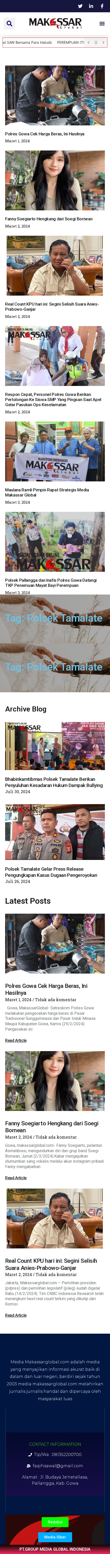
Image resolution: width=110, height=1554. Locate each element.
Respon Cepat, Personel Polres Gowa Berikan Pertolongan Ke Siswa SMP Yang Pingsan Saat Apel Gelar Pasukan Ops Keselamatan (53, 399)
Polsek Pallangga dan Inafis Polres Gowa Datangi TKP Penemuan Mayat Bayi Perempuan (51, 583)
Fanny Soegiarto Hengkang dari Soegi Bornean (48, 218)
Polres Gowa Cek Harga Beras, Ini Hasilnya (44, 133)
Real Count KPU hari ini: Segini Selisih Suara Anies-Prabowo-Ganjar (51, 1264)
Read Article (16, 1040)
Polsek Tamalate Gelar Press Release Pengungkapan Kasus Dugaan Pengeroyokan (51, 872)
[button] (9, 23)
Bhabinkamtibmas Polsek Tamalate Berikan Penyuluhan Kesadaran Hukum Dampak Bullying (54, 782)
